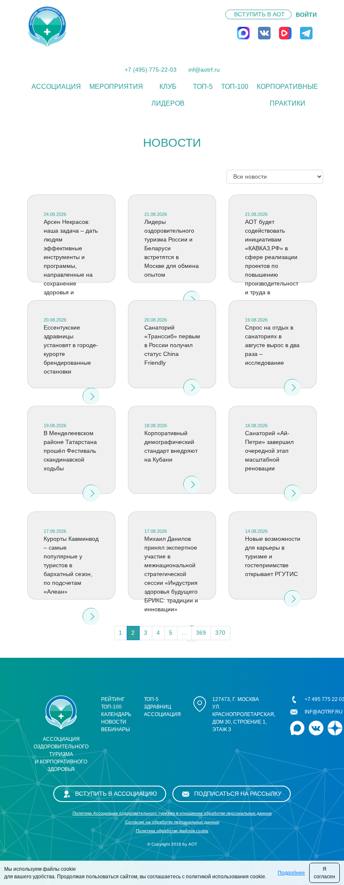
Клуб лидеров (168, 95)
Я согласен (324, 873)
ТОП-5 (203, 86)
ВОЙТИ (306, 14)
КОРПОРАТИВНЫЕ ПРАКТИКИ (287, 95)
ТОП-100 (234, 86)
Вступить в (259, 14)
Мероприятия (116, 86)
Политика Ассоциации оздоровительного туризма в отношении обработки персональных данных (172, 813)
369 (201, 632)
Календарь (116, 714)
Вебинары (115, 729)
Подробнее (291, 873)
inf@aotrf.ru (204, 69)
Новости (113, 722)
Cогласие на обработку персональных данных (172, 822)
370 (220, 632)
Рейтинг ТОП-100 (113, 703)
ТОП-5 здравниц (157, 703)
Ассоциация (56, 86)
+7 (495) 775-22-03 (151, 69)
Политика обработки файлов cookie (172, 830)
